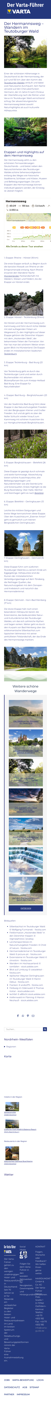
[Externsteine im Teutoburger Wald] (25, 647)
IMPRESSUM (23, 1394)
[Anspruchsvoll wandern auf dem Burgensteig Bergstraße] (26, 831)
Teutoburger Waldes (14, 82)
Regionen (11, 1046)
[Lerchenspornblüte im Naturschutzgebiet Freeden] (25, 430)
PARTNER (9, 1394)
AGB (24, 1387)
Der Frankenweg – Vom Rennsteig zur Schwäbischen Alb (26, 809)
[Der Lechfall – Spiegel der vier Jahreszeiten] (26, 861)
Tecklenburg (10, 353)
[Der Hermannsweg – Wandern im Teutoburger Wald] (26, 772)
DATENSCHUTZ (12, 1387)
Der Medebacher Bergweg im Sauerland (25, 722)
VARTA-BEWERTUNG (23, 1380)
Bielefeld (39, 493)
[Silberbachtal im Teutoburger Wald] (25, 118)
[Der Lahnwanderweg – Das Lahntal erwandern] (26, 743)
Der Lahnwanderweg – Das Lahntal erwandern (26, 751)
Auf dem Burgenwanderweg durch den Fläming (25, 899)
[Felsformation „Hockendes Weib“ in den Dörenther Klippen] (23, 290)
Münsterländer (11, 276)
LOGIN (40, 1380)
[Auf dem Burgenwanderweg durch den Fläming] (26, 890)
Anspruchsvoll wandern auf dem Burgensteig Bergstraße (26, 839)
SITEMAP (34, 1387)
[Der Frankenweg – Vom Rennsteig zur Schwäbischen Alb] (26, 802)
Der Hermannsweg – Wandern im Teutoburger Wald (26, 780)
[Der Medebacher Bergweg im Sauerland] (26, 713)
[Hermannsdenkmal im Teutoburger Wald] (23, 531)
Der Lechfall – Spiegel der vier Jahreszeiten (26, 869)
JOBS (7, 1380)
